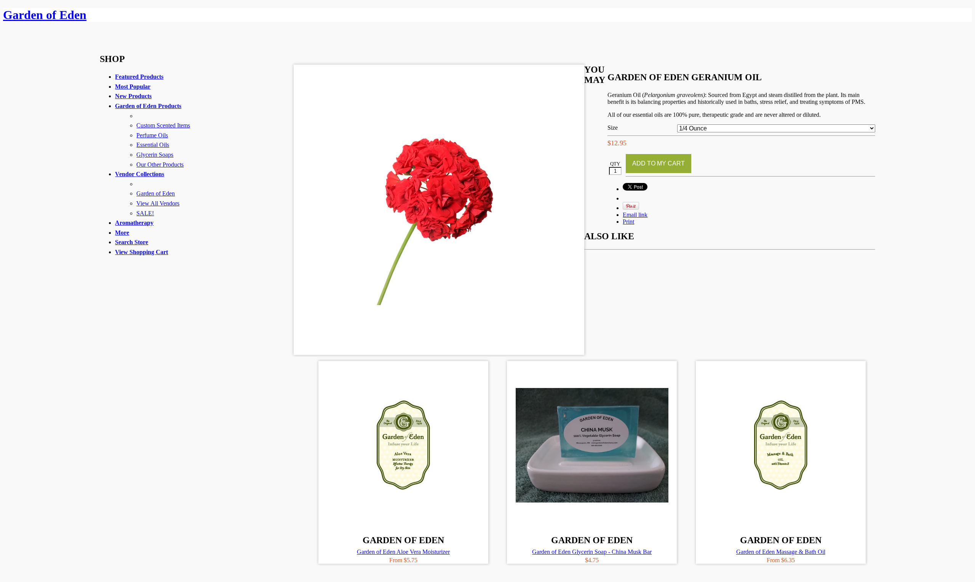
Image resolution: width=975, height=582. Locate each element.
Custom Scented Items (163, 125)
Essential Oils (152, 145)
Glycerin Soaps (154, 154)
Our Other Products (160, 164)
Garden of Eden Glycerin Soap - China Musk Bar (592, 552)
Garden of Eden (155, 193)
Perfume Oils (152, 135)
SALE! (145, 213)
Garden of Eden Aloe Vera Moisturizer (403, 552)
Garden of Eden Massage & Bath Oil (780, 552)
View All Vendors (157, 203)
